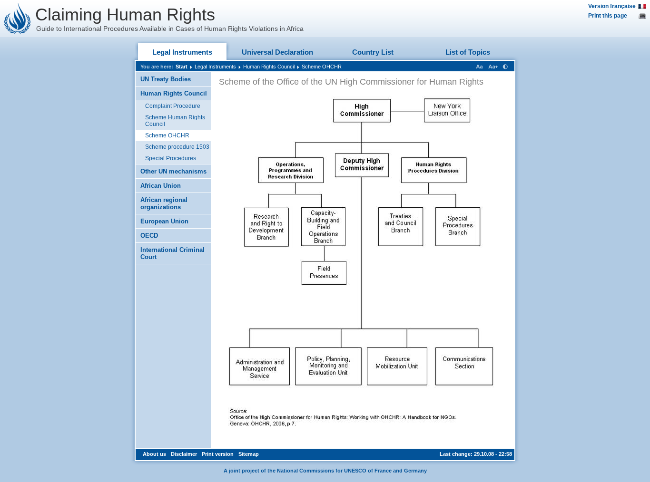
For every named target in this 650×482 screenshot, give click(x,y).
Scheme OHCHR (322, 66)
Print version (218, 454)
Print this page (607, 15)
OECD (149, 235)
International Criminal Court (172, 253)
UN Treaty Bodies (165, 79)
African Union (160, 185)
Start (181, 66)
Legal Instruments (182, 52)
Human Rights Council (269, 66)
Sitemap (248, 454)
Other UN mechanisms (173, 171)
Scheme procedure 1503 (177, 147)
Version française (612, 6)
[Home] (17, 18)
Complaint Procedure (172, 106)
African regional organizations (163, 203)
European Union (164, 221)
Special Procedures (170, 158)
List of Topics (467, 52)
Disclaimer (184, 454)
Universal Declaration (277, 52)
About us (154, 454)
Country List (373, 52)
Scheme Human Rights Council (175, 120)
